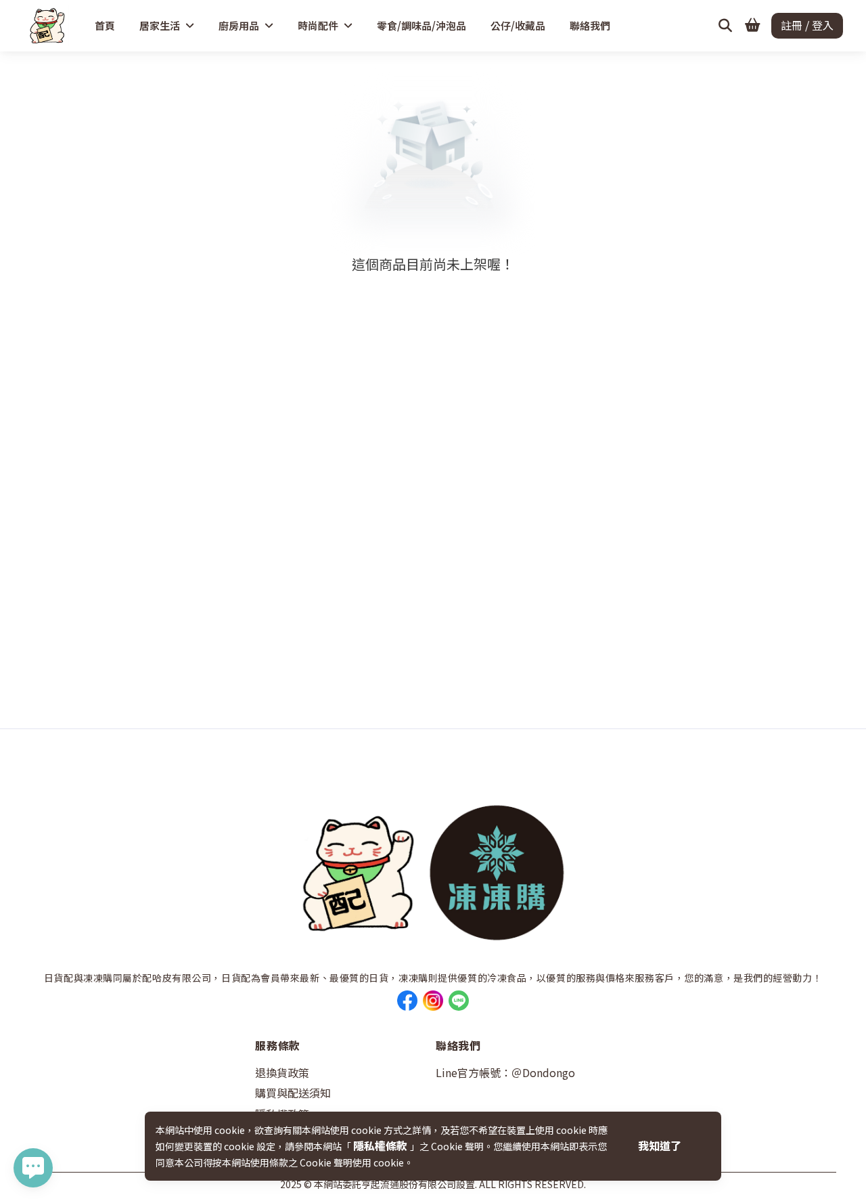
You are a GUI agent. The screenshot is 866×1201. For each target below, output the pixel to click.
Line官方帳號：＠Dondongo (505, 1072)
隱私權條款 (381, 1145)
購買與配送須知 (293, 1093)
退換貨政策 (282, 1072)
